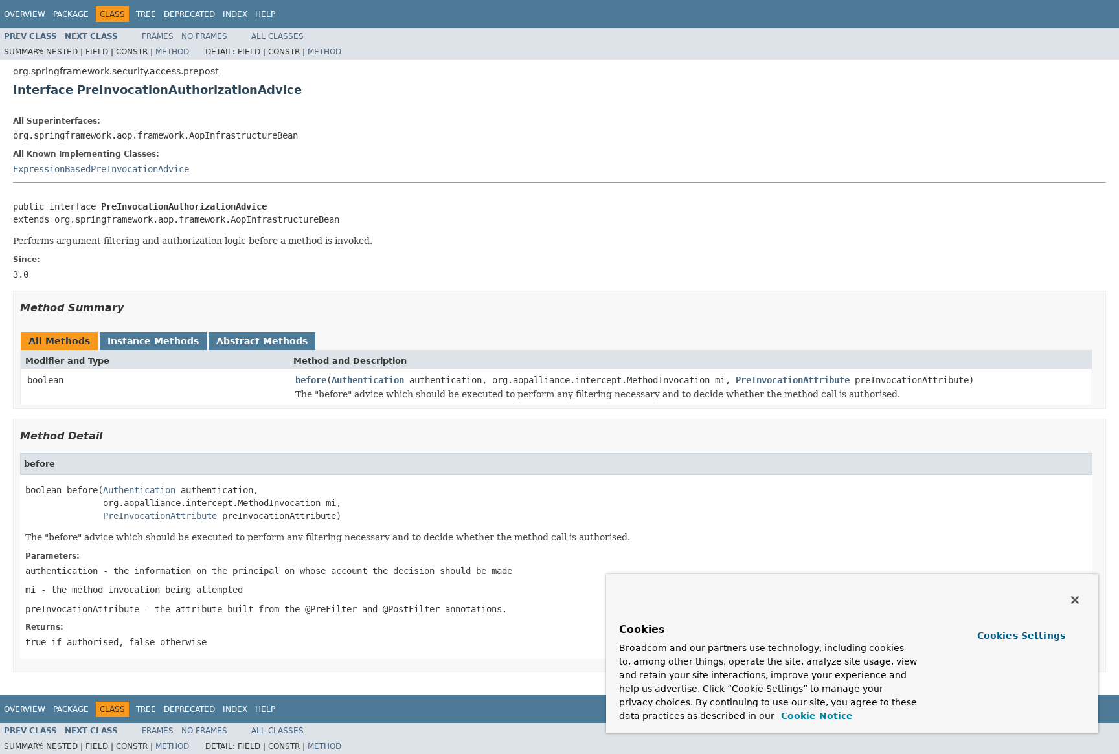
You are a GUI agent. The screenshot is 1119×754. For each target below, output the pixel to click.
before (310, 380)
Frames (158, 36)
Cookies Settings (1021, 635)
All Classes (277, 36)
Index (235, 14)
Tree (146, 14)
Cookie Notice (815, 716)
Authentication (368, 380)
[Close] (1075, 600)
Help (265, 14)
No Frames (204, 36)
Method (172, 51)
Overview (24, 14)
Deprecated (189, 14)
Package (71, 14)
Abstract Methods (262, 341)
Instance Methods (153, 341)
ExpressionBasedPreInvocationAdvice (101, 169)
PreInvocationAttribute (793, 380)
